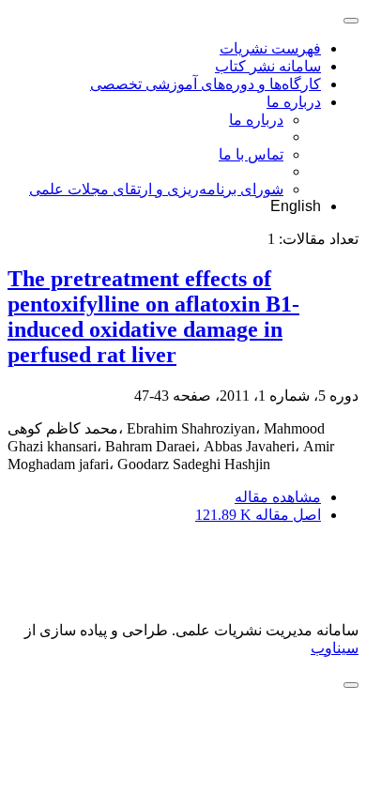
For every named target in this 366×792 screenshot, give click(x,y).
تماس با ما (251, 154)
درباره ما (294, 102)
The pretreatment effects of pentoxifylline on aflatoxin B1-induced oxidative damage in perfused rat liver (153, 317)
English (295, 206)
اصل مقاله (258, 515)
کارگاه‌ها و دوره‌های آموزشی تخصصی (205, 84)
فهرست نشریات (270, 48)
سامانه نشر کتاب (268, 66)
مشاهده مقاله (278, 497)
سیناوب (334, 648)
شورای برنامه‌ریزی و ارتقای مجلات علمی (156, 189)
